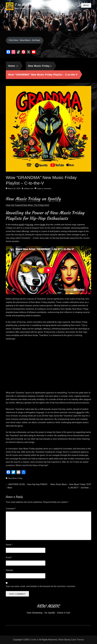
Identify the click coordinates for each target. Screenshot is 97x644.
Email (9, 557)
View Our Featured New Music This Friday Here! (27, 205)
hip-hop (29, 225)
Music (21, 198)
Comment (11, 508)
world (21, 225)
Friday (34, 198)
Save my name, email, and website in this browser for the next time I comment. (40, 586)
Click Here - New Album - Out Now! (24, 40)
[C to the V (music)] (48, 15)
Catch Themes (77, 640)
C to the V (22, 5)
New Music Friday (40, 65)
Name (9, 545)
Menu (86, 5)
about (78, 412)
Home (13, 65)
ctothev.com (28, 188)
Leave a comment (44, 188)
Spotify (54, 198)
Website (9, 570)
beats (42, 225)
